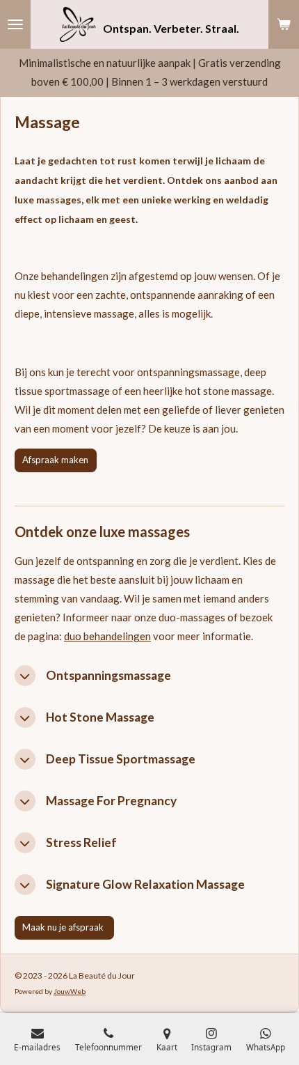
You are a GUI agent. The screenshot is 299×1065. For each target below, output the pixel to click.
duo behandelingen (107, 636)
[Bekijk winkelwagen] (283, 24)
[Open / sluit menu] (15, 24)
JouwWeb (70, 991)
